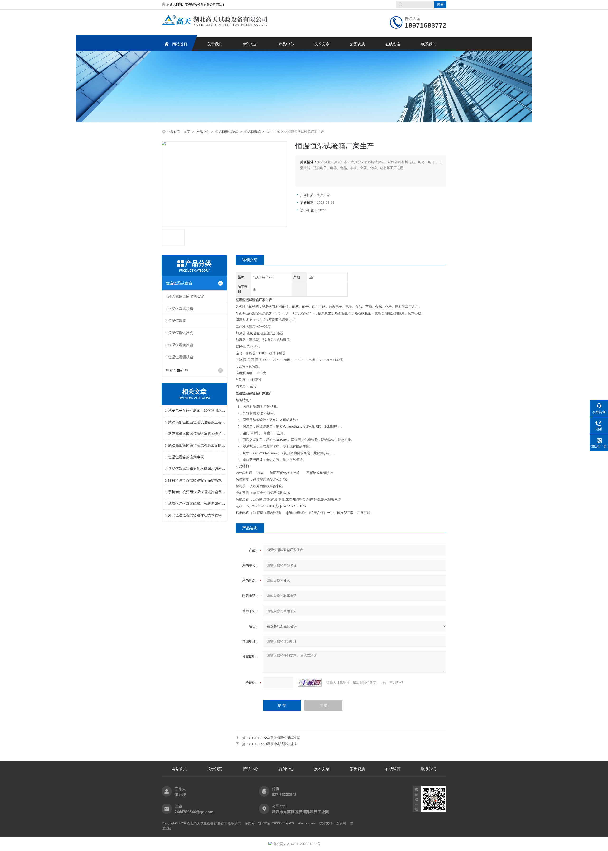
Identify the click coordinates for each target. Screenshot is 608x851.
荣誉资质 (357, 44)
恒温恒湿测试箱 (180, 357)
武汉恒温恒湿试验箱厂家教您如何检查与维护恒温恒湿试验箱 (196, 503)
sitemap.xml (307, 823)
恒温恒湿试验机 (180, 333)
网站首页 (179, 44)
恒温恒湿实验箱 (180, 345)
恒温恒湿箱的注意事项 (186, 457)
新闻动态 (250, 44)
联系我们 (428, 44)
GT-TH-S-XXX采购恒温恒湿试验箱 (274, 738)
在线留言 (393, 44)
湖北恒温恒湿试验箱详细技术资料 (195, 515)
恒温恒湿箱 (252, 132)
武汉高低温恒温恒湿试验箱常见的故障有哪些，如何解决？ (196, 445)
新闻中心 (286, 769)
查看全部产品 (177, 370)
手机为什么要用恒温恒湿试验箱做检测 (196, 492)
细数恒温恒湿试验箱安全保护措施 (195, 480)
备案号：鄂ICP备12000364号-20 (269, 823)
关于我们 (215, 44)
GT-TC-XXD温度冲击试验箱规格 (273, 744)
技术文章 (321, 44)
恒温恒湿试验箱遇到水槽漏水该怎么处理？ (196, 469)
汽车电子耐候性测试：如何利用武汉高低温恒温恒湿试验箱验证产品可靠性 (196, 410)
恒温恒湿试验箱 (226, 132)
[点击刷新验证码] (310, 683)
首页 (187, 132)
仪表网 (341, 823)
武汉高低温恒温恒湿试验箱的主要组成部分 (196, 422)
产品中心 (286, 44)
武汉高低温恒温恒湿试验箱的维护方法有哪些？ (196, 434)
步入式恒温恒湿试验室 (186, 296)
